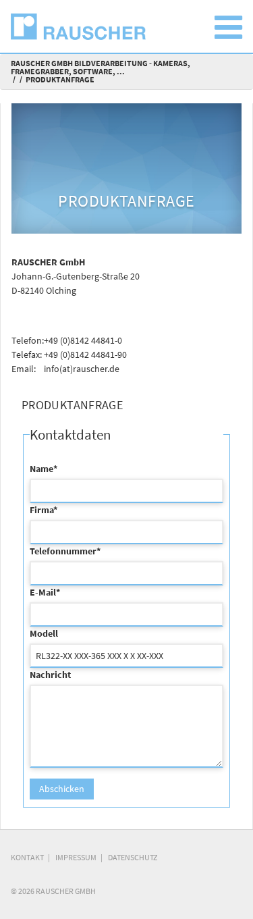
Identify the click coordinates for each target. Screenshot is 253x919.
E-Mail (45, 592)
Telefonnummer (65, 551)
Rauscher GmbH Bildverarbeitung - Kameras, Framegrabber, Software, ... (100, 67)
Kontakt (27, 857)
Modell (44, 633)
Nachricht (50, 674)
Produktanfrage (60, 79)
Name (43, 469)
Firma (43, 510)
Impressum (75, 857)
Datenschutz (132, 857)
